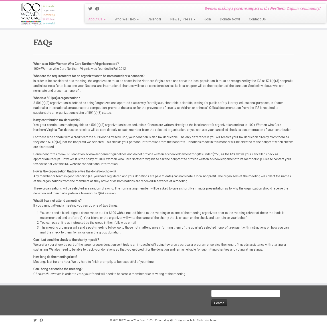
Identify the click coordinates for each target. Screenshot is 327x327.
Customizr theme (207, 320)
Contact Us (257, 19)
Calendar (154, 19)
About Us (95, 19)
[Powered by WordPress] (171, 319)
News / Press (181, 19)
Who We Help (126, 19)
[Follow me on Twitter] (91, 8)
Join (207, 19)
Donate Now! (230, 19)
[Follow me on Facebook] (98, 8)
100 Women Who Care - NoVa (136, 320)
